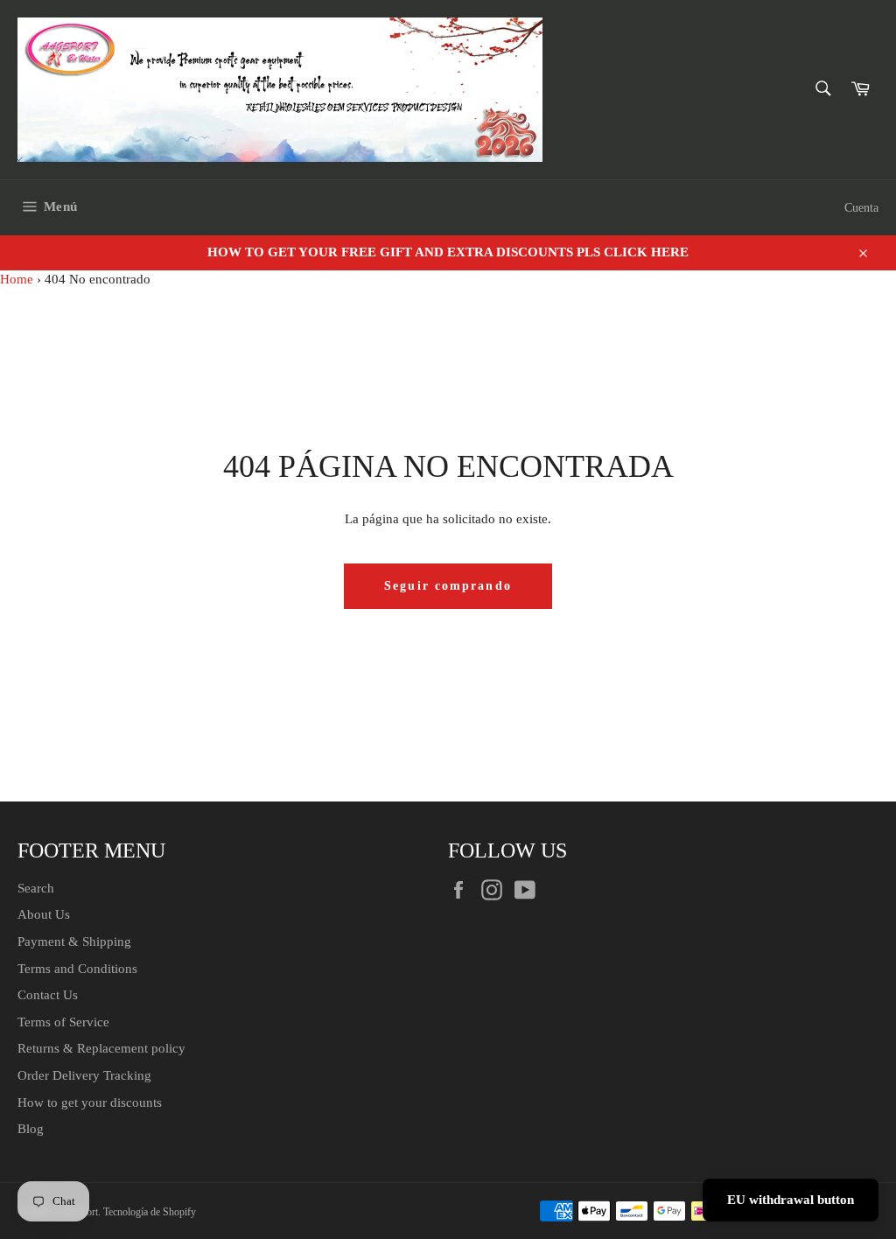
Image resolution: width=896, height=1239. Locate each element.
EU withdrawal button (790, 1200)
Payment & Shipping (74, 941)
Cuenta (861, 207)
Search (36, 888)
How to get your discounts (90, 1103)
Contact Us (48, 995)
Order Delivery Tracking (84, 1075)
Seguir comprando (448, 585)
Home (16, 279)
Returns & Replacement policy (102, 1048)
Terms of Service (63, 1022)
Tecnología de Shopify (149, 1212)
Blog (31, 1129)
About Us (44, 914)
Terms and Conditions (77, 969)
